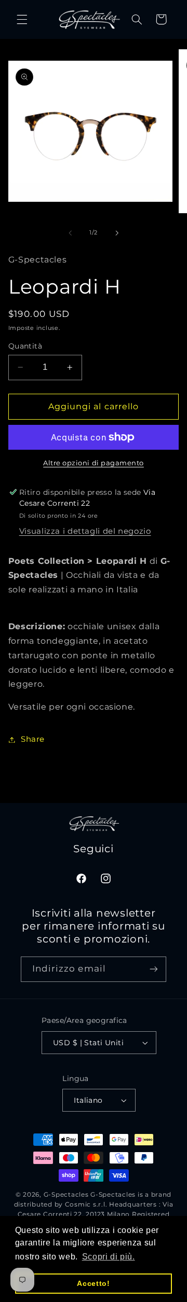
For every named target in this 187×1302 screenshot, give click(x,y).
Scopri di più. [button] (108, 1256)
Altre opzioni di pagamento (93, 463)
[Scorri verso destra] (116, 232)
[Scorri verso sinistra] (70, 232)
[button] (22, 19)
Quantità (25, 346)
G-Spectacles (66, 1194)
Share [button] (33, 739)
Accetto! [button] (93, 1283)
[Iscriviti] (154, 969)
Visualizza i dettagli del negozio (85, 531)
